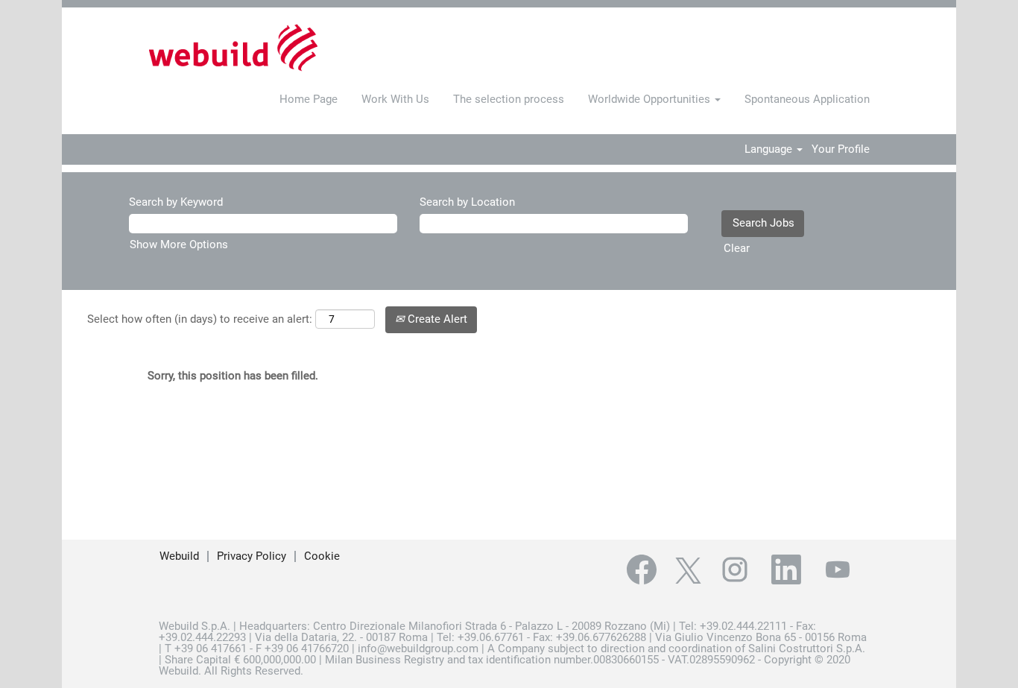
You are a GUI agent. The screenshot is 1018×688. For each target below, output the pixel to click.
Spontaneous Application (807, 99)
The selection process (508, 99)
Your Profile (841, 149)
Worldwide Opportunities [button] (650, 99)
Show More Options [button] (179, 244)
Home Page (308, 99)
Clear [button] (737, 248)
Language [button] (769, 149)
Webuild (179, 556)
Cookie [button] (322, 556)
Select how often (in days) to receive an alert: (199, 319)
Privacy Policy (251, 556)
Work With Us (395, 99)
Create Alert (436, 319)
